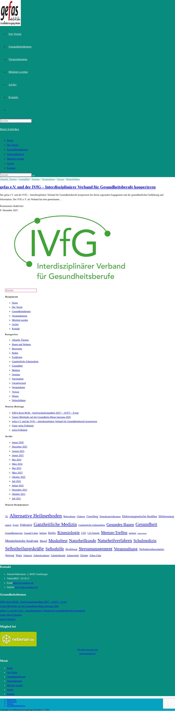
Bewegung (17, 348)
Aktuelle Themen (8, 179)
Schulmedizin (144, 540)
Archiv (10, 163)
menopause (142, 533)
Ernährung (17, 357)
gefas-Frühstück (19, 430)
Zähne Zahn (95, 555)
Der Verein (12, 145)
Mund (43, 541)
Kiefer (52, 533)
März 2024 (17, 464)
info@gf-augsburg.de (23, 583)
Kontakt (11, 168)
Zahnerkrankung (41, 555)
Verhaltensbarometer (151, 549)
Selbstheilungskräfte (24, 548)
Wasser (15, 396)
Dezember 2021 (19, 490)
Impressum (11, 699)
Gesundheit (24, 179)
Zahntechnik (73, 555)
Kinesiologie (68, 532)
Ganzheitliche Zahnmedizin (25, 361)
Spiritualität (17, 379)
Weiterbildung (73, 179)
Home (10, 140)
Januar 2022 (18, 485)
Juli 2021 (16, 498)
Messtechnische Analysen (21, 541)
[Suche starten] (33, 175)
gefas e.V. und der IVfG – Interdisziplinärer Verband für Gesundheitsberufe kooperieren (78, 187)
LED (83, 533)
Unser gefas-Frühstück (23, 425)
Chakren (81, 516)
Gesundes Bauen (120, 524)
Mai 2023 (16, 468)
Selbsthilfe (54, 548)
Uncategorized (19, 383)
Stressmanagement (95, 548)
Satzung (10, 703)
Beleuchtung (69, 516)
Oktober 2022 (18, 477)
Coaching (92, 516)
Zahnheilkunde (58, 555)
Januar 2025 (18, 455)
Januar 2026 (18, 442)
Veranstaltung (48, 179)
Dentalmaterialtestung (110, 516)
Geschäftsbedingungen (16, 705)
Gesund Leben (31, 533)
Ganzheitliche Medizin (55, 524)
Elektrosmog (166, 516)
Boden (15, 353)
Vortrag (60, 179)
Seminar (36, 179)
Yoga (19, 555)
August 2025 (18, 451)
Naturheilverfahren (115, 540)
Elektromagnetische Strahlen (139, 516)
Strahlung (71, 549)
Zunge (84, 555)
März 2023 (17, 472)
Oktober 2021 (18, 494)
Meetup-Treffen (114, 532)
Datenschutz (12, 701)
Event (15, 525)
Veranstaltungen (15, 154)
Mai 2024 (16, 459)
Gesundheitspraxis (14, 533)
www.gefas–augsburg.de (26, 587)
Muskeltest (58, 540)
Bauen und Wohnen (21, 344)
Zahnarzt (27, 555)
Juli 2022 (16, 481)
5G (6, 516)
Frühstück (26, 525)
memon (132, 533)
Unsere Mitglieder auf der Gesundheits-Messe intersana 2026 (41, 417)
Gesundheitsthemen (17, 149)
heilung (43, 533)
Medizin (16, 370)
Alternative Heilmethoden (36, 515)
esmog (8, 525)
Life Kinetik (93, 533)
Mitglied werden (15, 158)
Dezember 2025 (19, 446)
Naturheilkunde (82, 540)
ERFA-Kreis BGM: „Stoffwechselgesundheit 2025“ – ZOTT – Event (45, 413)
